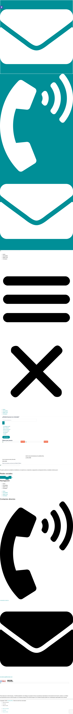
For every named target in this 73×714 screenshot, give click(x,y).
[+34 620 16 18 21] (36, 171)
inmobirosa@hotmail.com (6, 249)
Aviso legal (4, 710)
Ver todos (6, 437)
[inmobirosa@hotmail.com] (36, 247)
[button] (36, 335)
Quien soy (5, 257)
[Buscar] (3, 422)
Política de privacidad (6, 702)
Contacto (5, 259)
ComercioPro (10, 700)
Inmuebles (5, 255)
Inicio (4, 254)
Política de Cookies (5, 705)
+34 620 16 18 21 (4, 172)
